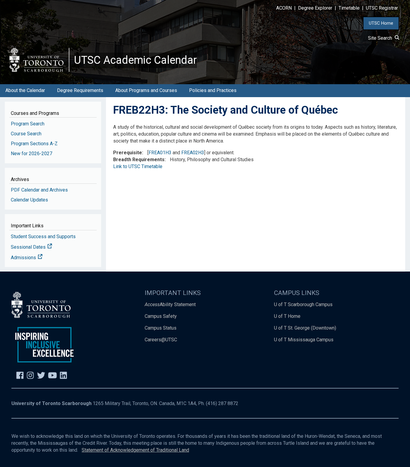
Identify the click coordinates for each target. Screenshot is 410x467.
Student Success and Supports (43, 236)
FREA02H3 (192, 152)
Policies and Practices (213, 90)
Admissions (24, 257)
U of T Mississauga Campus (303, 340)
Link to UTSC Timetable (137, 166)
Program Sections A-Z (34, 143)
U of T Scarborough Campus (303, 304)
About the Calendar (25, 90)
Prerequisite (127, 152)
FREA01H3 (160, 152)
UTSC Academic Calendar (135, 60)
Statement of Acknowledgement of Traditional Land (135, 450)
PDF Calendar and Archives (39, 190)
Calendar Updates (29, 200)
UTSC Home (381, 23)
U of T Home (287, 316)
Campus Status (160, 328)
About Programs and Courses (146, 90)
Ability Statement (170, 304)
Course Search (26, 134)
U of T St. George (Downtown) (305, 328)
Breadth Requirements (138, 159)
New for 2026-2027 (31, 153)
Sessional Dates (29, 247)
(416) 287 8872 (222, 403)
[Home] (39, 59)
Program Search (27, 124)
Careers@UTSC (161, 340)
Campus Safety (161, 316)
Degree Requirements (80, 90)
